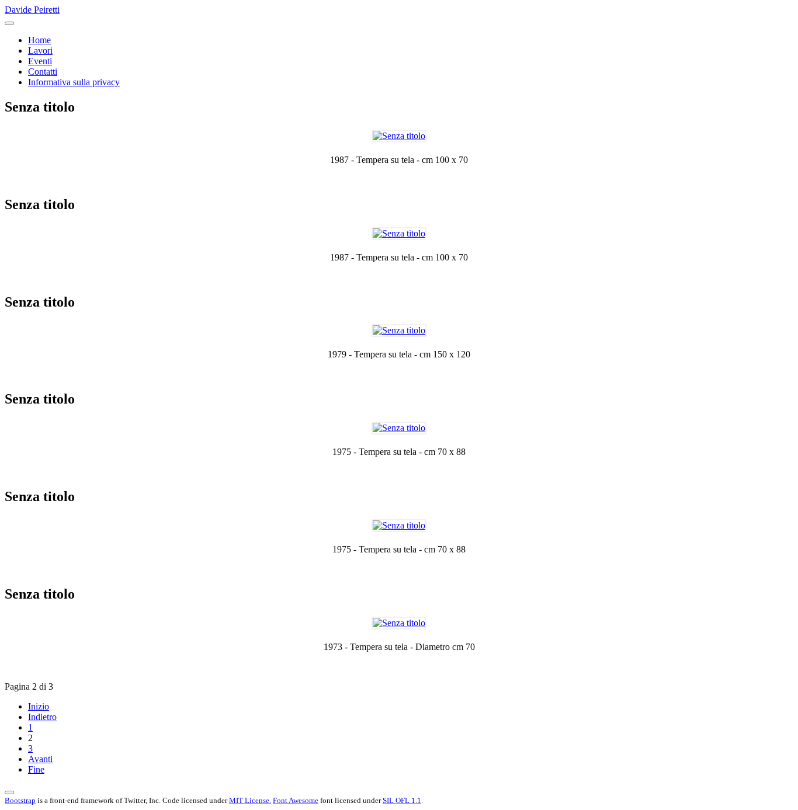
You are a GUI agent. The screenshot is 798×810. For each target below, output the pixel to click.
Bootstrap (20, 800)
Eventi (40, 61)
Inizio (38, 706)
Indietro (42, 717)
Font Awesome (295, 800)
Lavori (40, 50)
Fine (36, 769)
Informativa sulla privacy (74, 82)
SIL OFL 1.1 (402, 800)
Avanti (40, 759)
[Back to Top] (9, 792)
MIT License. (250, 800)
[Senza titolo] (399, 136)
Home (39, 40)
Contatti (42, 72)
